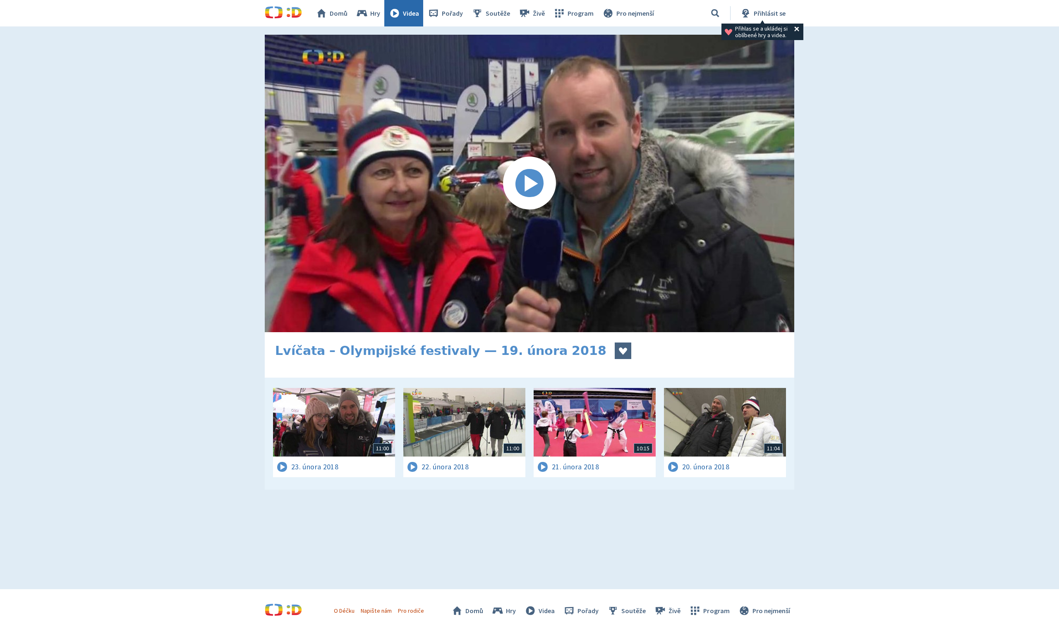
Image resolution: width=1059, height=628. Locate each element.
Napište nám (376, 610)
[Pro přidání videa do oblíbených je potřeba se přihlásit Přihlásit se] (623, 351)
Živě (539, 13)
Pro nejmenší (635, 13)
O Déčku (344, 610)
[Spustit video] (529, 183)
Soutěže (498, 13)
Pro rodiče (411, 610)
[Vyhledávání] (715, 13)
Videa (411, 13)
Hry (375, 13)
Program (581, 13)
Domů (338, 13)
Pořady (452, 13)
